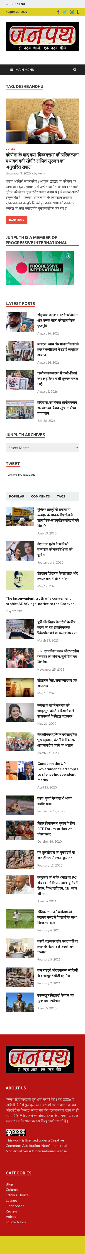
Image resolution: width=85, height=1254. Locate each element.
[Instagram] (72, 11)
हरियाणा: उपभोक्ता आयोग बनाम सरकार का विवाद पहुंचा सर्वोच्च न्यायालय (57, 407)
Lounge (11, 1200)
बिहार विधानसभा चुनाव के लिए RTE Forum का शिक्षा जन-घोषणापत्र (56, 828)
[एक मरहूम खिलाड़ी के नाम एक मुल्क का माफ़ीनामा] (20, 995)
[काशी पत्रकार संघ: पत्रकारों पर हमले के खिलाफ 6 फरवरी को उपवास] (20, 941)
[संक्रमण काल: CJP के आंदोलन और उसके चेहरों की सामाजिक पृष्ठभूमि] (20, 315)
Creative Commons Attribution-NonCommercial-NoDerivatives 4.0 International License (37, 1145)
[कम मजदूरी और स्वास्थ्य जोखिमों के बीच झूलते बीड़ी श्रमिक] (20, 970)
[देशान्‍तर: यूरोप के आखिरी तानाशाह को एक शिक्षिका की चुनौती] (20, 544)
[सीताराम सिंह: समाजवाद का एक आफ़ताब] (20, 680)
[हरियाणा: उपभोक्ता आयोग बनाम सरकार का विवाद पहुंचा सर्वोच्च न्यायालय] (20, 402)
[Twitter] (64, 11)
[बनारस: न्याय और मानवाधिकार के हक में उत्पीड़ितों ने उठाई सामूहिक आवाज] (20, 344)
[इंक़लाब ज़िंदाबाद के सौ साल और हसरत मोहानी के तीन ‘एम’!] (20, 573)
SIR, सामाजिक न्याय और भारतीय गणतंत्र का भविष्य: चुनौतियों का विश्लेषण (58, 656)
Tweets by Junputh (20, 475)
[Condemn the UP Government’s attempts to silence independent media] (20, 763)
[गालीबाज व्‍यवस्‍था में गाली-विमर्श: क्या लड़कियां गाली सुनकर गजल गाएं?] (20, 373)
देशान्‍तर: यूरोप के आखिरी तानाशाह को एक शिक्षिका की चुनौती (55, 549)
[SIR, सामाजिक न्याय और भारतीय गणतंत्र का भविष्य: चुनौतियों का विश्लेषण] (20, 651)
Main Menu (24, 69)
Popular (16, 496)
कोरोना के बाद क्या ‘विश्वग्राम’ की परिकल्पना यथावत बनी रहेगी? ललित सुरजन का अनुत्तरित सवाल (42, 161)
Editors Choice (17, 1195)
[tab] (17, 496)
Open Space (15, 1206)
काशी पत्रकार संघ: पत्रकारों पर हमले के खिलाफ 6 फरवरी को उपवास (57, 946)
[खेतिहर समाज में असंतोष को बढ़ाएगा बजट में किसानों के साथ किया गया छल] (20, 912)
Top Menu (17, 4)
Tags (61, 496)
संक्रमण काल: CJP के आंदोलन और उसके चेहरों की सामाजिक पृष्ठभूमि (57, 320)
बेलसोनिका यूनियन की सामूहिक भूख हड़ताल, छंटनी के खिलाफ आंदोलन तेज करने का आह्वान (57, 739)
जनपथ (41, 173)
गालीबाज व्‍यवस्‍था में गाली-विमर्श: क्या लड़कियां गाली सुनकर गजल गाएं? (57, 378)
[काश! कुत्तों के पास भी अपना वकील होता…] (20, 798)
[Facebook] (58, 11)
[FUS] (78, 11)
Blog (9, 1184)
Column (12, 1189)
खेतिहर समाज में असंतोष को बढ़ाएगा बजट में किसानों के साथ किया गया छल (57, 917)
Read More (16, 219)
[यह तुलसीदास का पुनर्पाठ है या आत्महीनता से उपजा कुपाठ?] (20, 852)
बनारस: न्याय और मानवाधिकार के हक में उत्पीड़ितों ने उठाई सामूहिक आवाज (58, 349)
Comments (40, 496)
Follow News (16, 1222)
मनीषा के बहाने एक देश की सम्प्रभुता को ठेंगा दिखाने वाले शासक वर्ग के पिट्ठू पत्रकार (55, 710)
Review (11, 1211)
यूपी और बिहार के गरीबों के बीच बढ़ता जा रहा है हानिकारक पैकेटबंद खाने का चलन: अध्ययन (57, 627)
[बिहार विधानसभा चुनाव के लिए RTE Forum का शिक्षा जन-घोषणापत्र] (20, 823)
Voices (10, 148)
